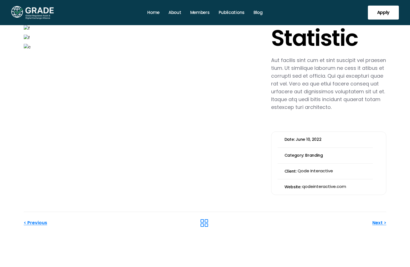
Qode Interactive (315, 171)
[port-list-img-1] (143, 28)
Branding (314, 155)
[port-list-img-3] (143, 37)
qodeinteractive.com (324, 186)
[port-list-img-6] (143, 47)
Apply (383, 12)
